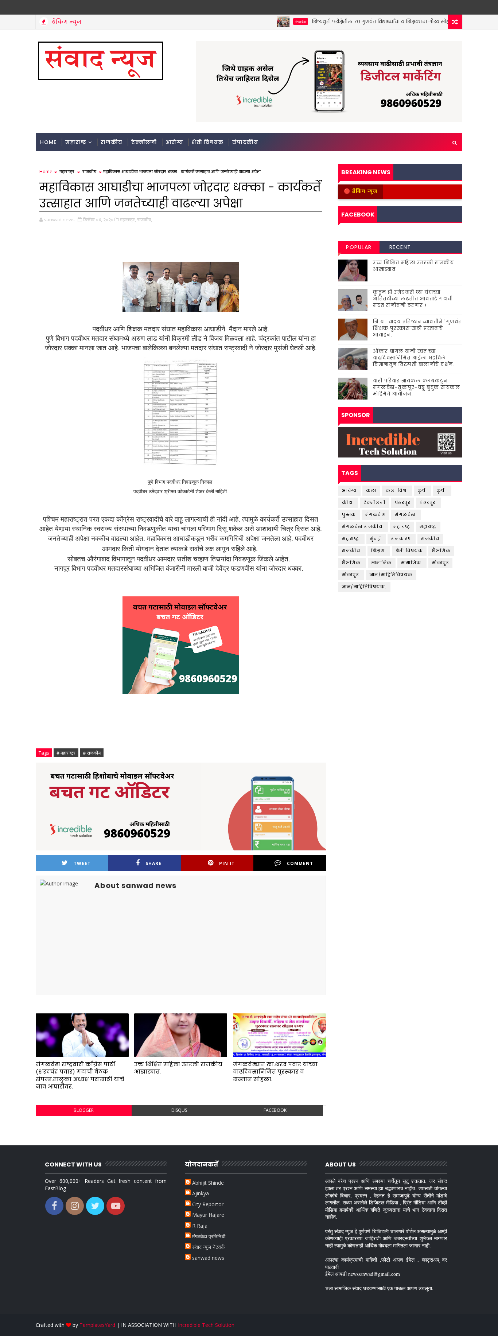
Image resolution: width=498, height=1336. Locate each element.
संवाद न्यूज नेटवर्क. (209, 1246)
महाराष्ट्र (75, 142)
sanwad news (208, 1257)
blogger (84, 1110)
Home (48, 142)
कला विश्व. (397, 490)
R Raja (199, 1225)
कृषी (422, 490)
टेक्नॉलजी (144, 142)
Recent (400, 247)
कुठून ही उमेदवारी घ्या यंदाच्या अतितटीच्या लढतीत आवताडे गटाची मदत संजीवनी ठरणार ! (413, 299)
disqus (179, 1110)
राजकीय (111, 142)
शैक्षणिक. (352, 563)
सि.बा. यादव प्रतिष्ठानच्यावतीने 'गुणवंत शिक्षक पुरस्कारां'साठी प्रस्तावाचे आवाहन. (417, 328)
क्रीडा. (348, 502)
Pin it (227, 863)
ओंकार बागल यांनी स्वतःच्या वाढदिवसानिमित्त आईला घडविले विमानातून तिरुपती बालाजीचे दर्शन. (414, 358)
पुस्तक (349, 514)
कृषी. (442, 490)
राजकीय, (144, 219)
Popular (359, 247)
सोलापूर (440, 563)
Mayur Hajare (208, 1214)
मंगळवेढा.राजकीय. (363, 526)
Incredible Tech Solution (206, 1324)
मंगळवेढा (278, 21)
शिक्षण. (378, 551)
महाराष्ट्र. (351, 538)
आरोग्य (174, 142)
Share (153, 863)
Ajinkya (200, 1193)
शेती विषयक (207, 142)
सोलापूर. (351, 575)
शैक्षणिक (441, 551)
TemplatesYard (97, 1324)
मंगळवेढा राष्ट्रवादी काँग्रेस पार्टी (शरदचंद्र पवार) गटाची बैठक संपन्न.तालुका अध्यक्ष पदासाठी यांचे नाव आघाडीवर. (80, 1075)
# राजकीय (92, 752)
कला (371, 490)
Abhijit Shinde (208, 1182)
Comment (300, 863)
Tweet (82, 863)
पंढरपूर (403, 502)
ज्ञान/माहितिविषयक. (364, 587)
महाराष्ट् (402, 526)
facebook (275, 1110)
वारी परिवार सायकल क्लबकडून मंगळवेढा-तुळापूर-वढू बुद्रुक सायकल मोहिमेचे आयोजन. (416, 387)
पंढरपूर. (428, 502)
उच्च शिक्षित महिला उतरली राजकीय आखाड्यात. (178, 1067)
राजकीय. (352, 551)
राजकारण (401, 538)
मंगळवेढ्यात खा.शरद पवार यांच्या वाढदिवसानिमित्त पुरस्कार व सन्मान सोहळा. (275, 1071)
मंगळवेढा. (406, 514)
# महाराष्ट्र (66, 752)
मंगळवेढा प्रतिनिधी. (209, 1236)
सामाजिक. (412, 563)
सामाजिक (381, 563)
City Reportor (207, 1204)
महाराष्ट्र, (128, 219)
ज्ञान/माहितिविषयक (391, 575)
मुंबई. (376, 538)
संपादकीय (245, 142)
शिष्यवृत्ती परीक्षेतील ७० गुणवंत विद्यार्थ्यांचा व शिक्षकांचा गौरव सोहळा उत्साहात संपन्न (378, 21)
